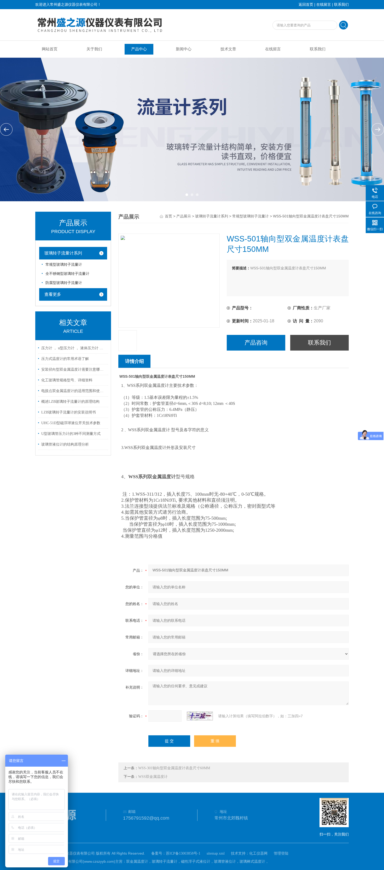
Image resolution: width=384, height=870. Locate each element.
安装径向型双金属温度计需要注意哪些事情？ (74, 369)
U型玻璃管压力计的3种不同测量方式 (71, 434)
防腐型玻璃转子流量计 (63, 283)
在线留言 (323, 5)
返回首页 (306, 5)
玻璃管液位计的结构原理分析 (65, 444)
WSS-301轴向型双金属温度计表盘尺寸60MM (174, 768)
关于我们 (94, 49)
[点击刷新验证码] (200, 716)
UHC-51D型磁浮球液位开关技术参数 (70, 423)
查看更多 (52, 294)
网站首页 (49, 49)
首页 (168, 216)
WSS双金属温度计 (153, 777)
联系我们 (341, 5)
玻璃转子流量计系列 (63, 253)
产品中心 (139, 49)
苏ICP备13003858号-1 (183, 853)
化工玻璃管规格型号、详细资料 (66, 380)
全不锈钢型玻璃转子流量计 (67, 274)
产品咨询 (256, 342)
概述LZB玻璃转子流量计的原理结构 (70, 402)
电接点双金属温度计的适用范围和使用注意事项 (74, 391)
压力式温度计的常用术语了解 (65, 359)
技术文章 (228, 49)
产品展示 (183, 216)
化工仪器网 (258, 853)
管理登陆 (281, 853)
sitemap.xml (216, 853)
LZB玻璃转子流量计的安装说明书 (68, 412)
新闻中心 (183, 49)
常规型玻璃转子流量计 (63, 265)
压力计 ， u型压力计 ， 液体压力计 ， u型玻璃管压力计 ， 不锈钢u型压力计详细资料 (74, 348)
